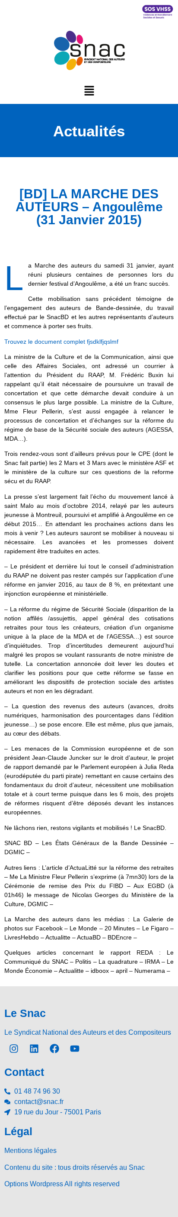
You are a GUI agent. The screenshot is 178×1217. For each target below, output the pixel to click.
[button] (89, 90)
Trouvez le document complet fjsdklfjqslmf (61, 341)
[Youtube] (74, 1048)
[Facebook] (54, 1048)
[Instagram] (13, 1048)
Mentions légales (30, 1150)
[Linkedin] (34, 1048)
